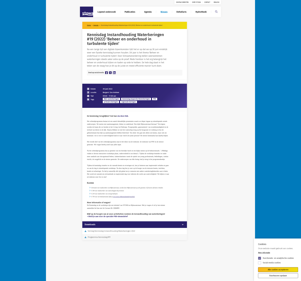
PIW (154, 99)
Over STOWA (196, 2)
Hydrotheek (201, 12)
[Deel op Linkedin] (114, 72)
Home (89, 25)
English (216, 2)
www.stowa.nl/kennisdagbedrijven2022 (124, 197)
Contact (207, 2)
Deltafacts (181, 12)
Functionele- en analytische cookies (278, 258)
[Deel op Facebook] (106, 72)
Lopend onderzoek (107, 12)
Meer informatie (264, 253)
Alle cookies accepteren (278, 270)
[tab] (134, 224)
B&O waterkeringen (111, 99)
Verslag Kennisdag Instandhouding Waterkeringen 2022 (111, 231)
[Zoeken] (216, 11)
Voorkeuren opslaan (278, 276)
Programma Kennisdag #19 (99, 237)
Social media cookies (272, 263)
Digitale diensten (182, 2)
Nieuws (164, 12)
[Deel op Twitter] (110, 72)
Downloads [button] (90, 224)
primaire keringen (111, 102)
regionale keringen (128, 102)
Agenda (148, 12)
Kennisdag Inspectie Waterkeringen (136, 99)
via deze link (122, 116)
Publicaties (130, 12)
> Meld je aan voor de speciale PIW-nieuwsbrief (107, 216)
